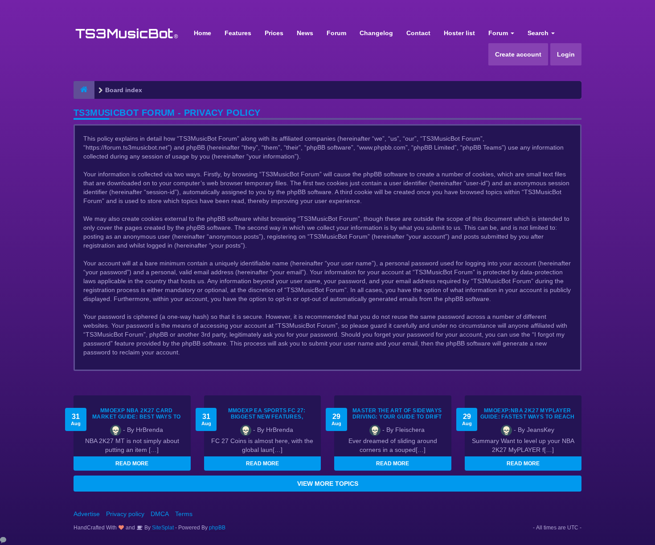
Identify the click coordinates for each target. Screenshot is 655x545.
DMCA (160, 513)
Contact (418, 33)
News (305, 33)
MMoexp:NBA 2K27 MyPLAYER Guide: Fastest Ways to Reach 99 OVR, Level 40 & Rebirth (527, 416)
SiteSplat (162, 528)
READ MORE (131, 463)
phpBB (217, 528)
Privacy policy (125, 513)
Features (238, 33)
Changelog (376, 33)
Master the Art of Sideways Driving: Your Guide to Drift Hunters (397, 416)
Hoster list (459, 33)
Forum (336, 33)
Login (566, 54)
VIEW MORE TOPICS (327, 483)
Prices (274, 33)
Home (202, 33)
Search (539, 33)
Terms (183, 513)
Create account (518, 54)
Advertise (87, 513)
